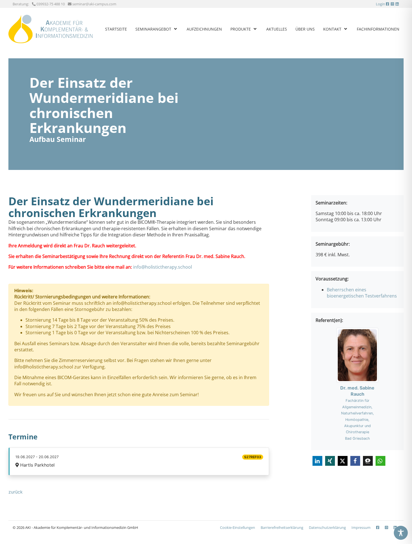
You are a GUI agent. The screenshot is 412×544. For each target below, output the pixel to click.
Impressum (361, 527)
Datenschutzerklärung (327, 527)
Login (380, 3)
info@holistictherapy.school (162, 267)
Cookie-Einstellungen (237, 527)
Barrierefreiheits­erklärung (282, 527)
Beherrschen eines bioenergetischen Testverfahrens (362, 293)
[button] (317, 461)
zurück (15, 492)
